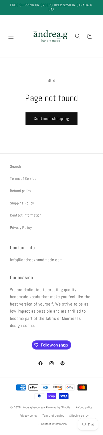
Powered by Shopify (58, 408)
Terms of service (53, 416)
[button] (11, 36)
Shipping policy (79, 416)
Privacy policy (29, 416)
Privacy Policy (21, 227)
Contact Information (26, 215)
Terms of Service (23, 178)
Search (15, 166)
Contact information (54, 424)
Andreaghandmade (33, 408)
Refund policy (20, 190)
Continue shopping (51, 118)
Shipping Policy (22, 203)
